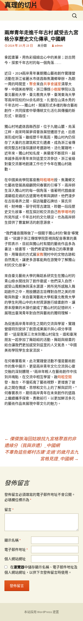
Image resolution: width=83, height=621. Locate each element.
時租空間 (65, 377)
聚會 (32, 84)
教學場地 (65, 212)
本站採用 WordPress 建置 (41, 612)
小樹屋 (55, 89)
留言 (9, 509)
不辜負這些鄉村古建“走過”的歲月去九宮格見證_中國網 (42, 455)
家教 (39, 254)
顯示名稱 (12, 540)
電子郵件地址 (16, 549)
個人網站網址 (15, 559)
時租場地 (47, 180)
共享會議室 (52, 84)
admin (59, 45)
